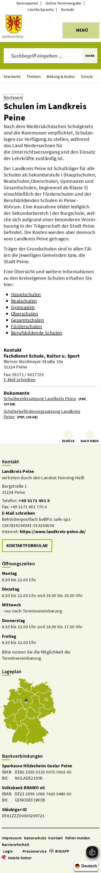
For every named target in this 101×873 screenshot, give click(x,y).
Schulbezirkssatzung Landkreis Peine (40, 398)
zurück (68, 441)
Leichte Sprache (40, 9)
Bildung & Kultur (61, 76)
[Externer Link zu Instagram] (10, 865)
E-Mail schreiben (20, 379)
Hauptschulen (26, 294)
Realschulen (24, 301)
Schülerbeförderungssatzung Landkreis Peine (42, 414)
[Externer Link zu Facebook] (4, 865)
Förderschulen (26, 326)
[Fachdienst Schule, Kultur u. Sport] (50, 367)
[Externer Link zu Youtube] (16, 865)
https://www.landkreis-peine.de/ (53, 531)
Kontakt (67, 9)
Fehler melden (77, 837)
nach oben (90, 441)
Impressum (12, 837)
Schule (87, 76)
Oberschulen (24, 313)
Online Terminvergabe (63, 3)
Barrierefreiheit (15, 844)
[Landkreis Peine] (50, 510)
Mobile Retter (20, 857)
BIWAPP (62, 851)
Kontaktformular (27, 545)
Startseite (12, 76)
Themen (33, 76)
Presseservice (35, 851)
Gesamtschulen (27, 320)
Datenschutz (35, 837)
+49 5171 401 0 (34, 500)
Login (8, 851)
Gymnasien (23, 307)
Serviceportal (27, 3)
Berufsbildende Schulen (36, 333)
